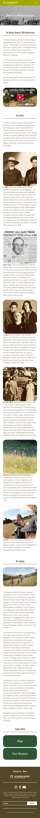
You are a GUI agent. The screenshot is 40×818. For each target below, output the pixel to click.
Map (20, 741)
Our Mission (20, 753)
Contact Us (17, 771)
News (25, 771)
